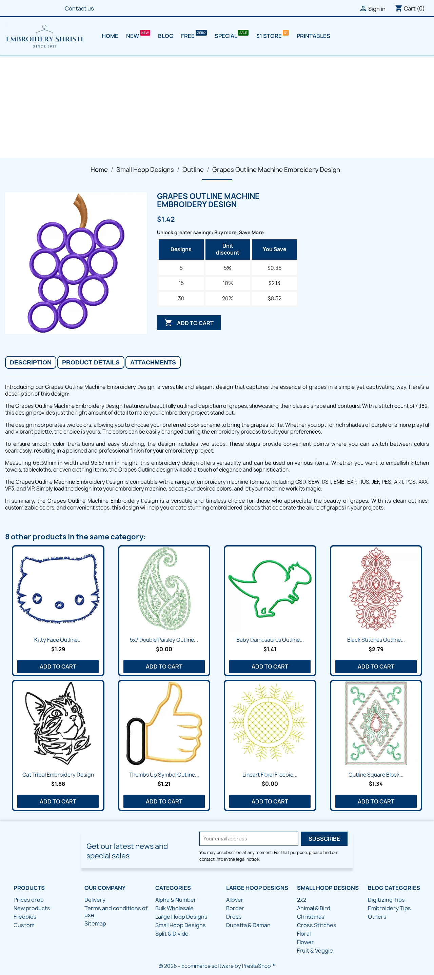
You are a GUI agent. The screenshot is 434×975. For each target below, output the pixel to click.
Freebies (25, 916)
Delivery (94, 899)
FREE (188, 36)
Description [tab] (31, 362)
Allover (234, 899)
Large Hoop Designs (181, 916)
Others (377, 916)
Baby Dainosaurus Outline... (270, 639)
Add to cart (189, 323)
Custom (24, 925)
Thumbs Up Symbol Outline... (164, 774)
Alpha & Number (175, 899)
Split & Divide (172, 933)
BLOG (165, 36)
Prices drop (29, 899)
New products (32, 908)
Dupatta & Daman (248, 925)
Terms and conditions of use (115, 911)
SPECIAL (226, 36)
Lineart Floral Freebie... (269, 774)
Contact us (79, 8)
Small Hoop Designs (180, 925)
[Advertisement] (217, 107)
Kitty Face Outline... (58, 639)
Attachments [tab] (153, 362)
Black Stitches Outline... (376, 639)
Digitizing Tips (386, 899)
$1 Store (269, 36)
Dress (234, 916)
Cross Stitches (316, 925)
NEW (133, 36)
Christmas (310, 916)
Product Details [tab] (91, 362)
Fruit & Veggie (315, 950)
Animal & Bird (313, 908)
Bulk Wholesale (174, 908)
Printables (313, 36)
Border (235, 908)
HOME (110, 36)
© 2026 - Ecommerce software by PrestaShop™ (217, 966)
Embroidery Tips (389, 908)
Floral (304, 933)
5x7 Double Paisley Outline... (164, 639)
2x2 (301, 899)
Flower (305, 942)
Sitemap (95, 923)
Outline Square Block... (376, 774)
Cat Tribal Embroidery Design (58, 774)
